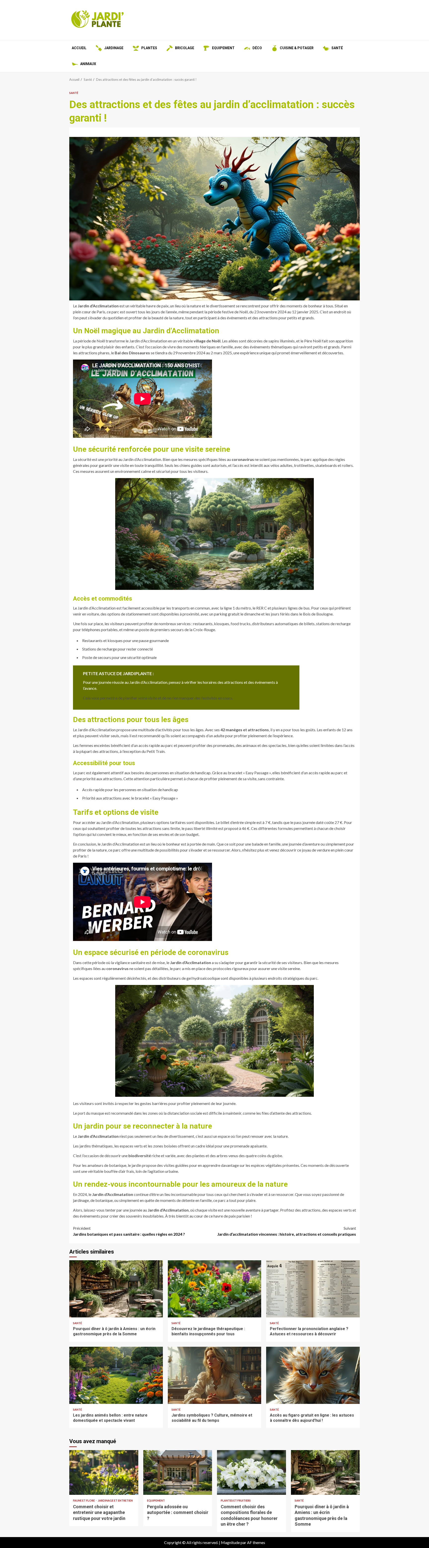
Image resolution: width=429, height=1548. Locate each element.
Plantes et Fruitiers (236, 1500)
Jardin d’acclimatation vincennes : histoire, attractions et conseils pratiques (286, 1231)
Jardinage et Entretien (115, 1500)
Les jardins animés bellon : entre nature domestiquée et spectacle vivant (116, 1375)
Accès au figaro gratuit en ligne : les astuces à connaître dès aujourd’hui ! (313, 1375)
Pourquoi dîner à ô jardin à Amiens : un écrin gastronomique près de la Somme (116, 1288)
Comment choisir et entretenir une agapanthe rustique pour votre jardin (103, 1472)
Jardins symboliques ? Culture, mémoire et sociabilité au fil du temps (214, 1375)
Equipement (156, 1500)
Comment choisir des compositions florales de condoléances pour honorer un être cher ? (251, 1472)
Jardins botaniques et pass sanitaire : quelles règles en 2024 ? (129, 1231)
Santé (73, 92)
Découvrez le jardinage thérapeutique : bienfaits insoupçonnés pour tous (214, 1288)
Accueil (79, 48)
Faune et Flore (84, 1500)
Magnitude (230, 1542)
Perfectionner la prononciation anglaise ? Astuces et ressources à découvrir (313, 1288)
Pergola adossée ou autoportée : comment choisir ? (177, 1472)
